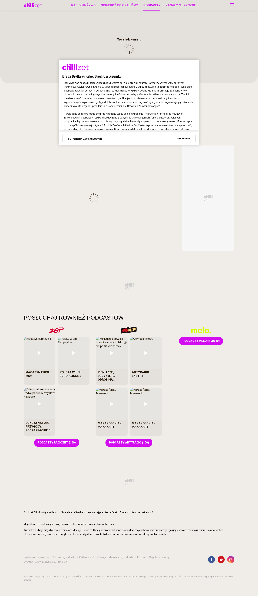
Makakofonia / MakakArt (109, 425)
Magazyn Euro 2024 (37, 374)
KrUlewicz (54, 512)
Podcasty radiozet (57, 442)
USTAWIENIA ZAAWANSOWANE (85, 138)
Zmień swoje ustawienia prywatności (113, 557)
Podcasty (151, 5)
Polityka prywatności (64, 557)
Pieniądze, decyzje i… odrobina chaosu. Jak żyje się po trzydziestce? (111, 375)
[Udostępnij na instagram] (230, 559)
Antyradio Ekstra (140, 374)
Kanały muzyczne (181, 5)
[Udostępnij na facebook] (211, 559)
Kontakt (141, 557)
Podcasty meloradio (201, 341)
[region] (129, 537)
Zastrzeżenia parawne (36, 557)
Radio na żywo (83, 5)
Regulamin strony (159, 557)
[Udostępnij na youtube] (221, 559)
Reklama (84, 557)
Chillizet (28, 512)
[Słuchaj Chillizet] (33, 5)
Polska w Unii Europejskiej (70, 374)
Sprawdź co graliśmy (119, 5)
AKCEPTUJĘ (183, 138)
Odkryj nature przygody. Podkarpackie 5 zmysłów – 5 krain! (37, 426)
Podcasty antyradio (129, 442)
